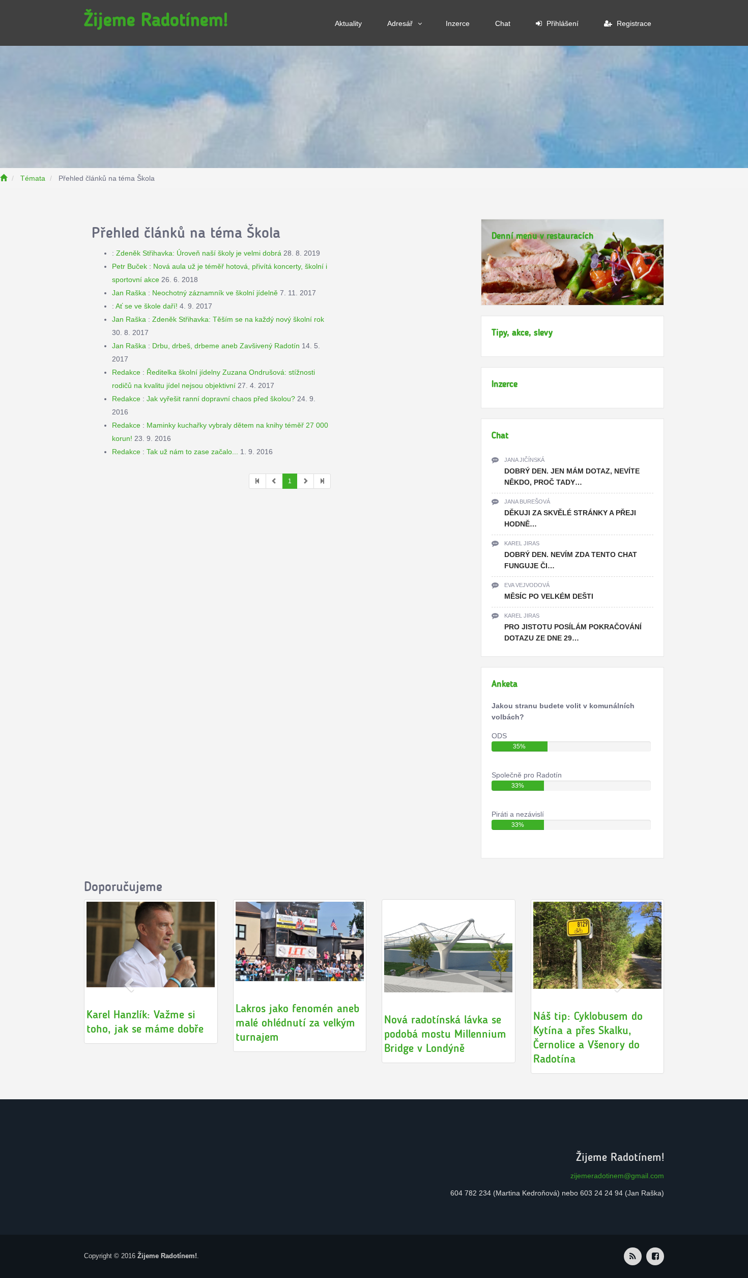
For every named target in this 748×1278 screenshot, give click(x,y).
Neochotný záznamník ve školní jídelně (215, 293)
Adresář (400, 23)
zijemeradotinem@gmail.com (617, 1176)
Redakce (126, 372)
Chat (502, 23)
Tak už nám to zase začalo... (192, 452)
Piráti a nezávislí (518, 814)
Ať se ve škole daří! (147, 306)
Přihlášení (561, 23)
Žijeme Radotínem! (156, 20)
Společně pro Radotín (527, 775)
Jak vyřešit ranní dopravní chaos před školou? (221, 399)
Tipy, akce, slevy (522, 332)
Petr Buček (129, 266)
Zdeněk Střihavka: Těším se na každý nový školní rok (238, 319)
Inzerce (458, 23)
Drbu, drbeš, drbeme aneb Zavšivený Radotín (226, 346)
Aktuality (348, 23)
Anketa (504, 683)
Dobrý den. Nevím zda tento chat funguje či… (570, 560)
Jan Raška (129, 293)
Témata (32, 178)
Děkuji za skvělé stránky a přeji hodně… (570, 518)
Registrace (633, 23)
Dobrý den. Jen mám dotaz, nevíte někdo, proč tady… (572, 476)
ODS (499, 736)
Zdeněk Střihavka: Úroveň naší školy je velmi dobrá (198, 253)
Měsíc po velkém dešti (548, 596)
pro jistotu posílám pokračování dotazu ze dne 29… (573, 632)
